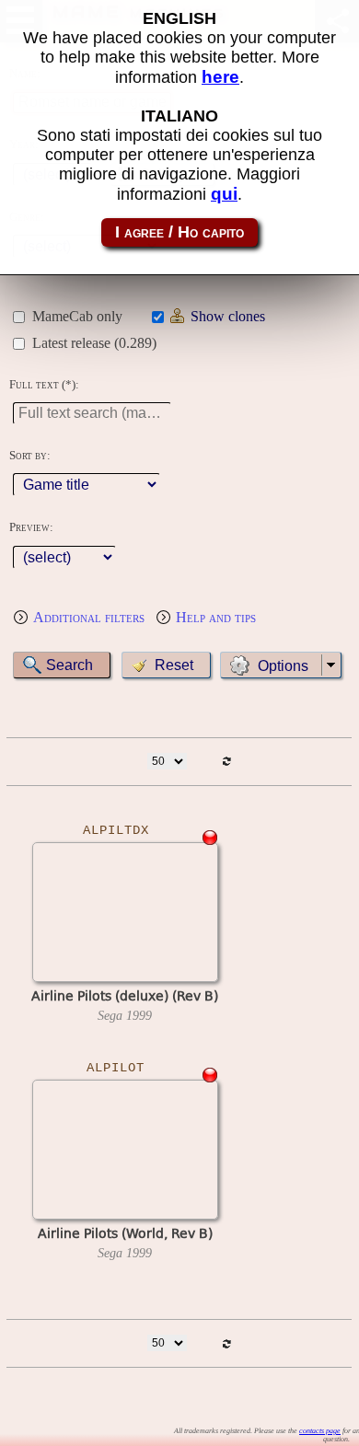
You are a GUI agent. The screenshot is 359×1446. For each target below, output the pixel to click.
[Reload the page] (227, 761)
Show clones (228, 316)
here (220, 77)
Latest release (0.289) (94, 343)
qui (224, 193)
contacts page (320, 1431)
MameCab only (77, 316)
